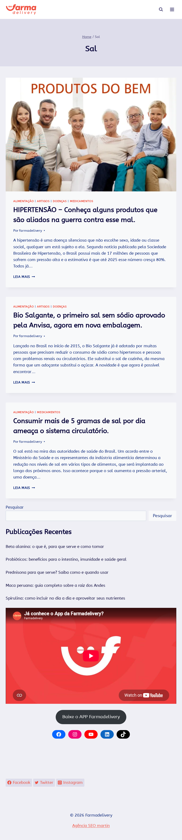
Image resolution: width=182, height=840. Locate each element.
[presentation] (91, 134)
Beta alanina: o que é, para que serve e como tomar (55, 546)
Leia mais (24, 277)
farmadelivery (30, 231)
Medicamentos (81, 201)
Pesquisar (15, 507)
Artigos (43, 201)
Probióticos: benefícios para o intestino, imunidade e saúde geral (66, 559)
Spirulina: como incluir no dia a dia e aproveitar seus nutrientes (65, 598)
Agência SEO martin (91, 825)
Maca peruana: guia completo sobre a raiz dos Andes (55, 585)
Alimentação (23, 201)
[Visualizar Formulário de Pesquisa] (161, 9)
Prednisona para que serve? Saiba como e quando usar (57, 572)
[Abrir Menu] (172, 9)
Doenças (60, 201)
